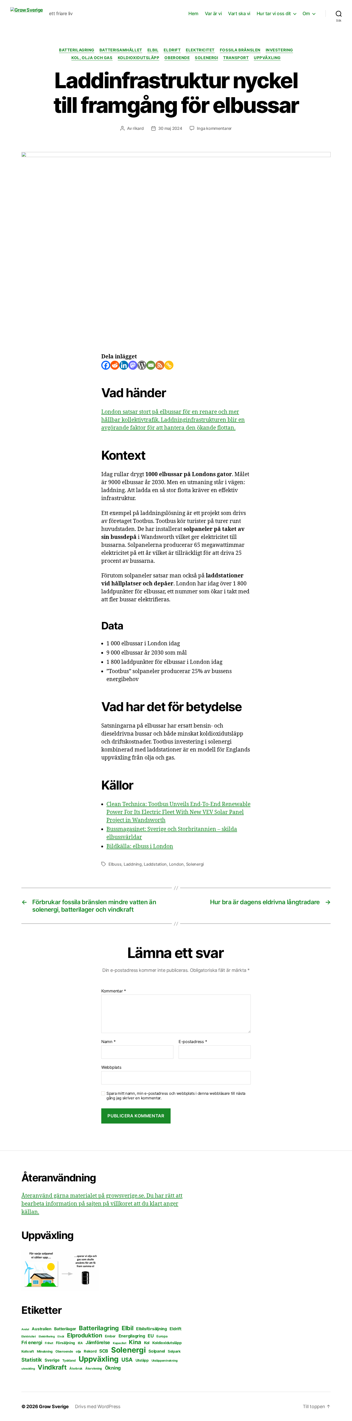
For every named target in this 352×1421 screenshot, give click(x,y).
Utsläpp (142, 1360)
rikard (138, 128)
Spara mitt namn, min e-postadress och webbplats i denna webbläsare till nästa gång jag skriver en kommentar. (175, 1096)
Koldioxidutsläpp (139, 58)
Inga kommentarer (214, 128)
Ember (110, 1336)
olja (78, 1351)
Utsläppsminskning (165, 1360)
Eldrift (172, 50)
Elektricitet (200, 50)
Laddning (133, 864)
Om (306, 13)
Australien (41, 1328)
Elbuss (114, 864)
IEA (80, 1343)
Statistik (31, 1359)
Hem (193, 13)
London (176, 864)
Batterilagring (76, 50)
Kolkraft (27, 1351)
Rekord (90, 1351)
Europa (161, 1336)
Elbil (153, 50)
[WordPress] (141, 365)
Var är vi (213, 13)
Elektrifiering (47, 1336)
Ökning (113, 1368)
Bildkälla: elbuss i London (139, 846)
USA (127, 1359)
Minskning (45, 1351)
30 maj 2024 (170, 128)
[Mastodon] (132, 365)
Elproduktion (84, 1335)
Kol (146, 1342)
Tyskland (69, 1360)
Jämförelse (98, 1342)
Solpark (174, 1351)
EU (151, 1335)
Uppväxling (267, 58)
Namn (108, 1041)
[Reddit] (114, 365)
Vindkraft (52, 1367)
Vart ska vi (239, 13)
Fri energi (31, 1342)
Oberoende (177, 58)
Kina (135, 1342)
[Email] (150, 365)
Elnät (60, 1336)
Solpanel (156, 1351)
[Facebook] (105, 365)
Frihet (49, 1343)
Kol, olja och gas (91, 58)
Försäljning (65, 1343)
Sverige (52, 1360)
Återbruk (75, 1368)
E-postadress (193, 1041)
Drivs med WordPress (97, 1406)
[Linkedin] (123, 365)
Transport (236, 58)
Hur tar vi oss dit (274, 13)
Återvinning (93, 1368)
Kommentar (113, 991)
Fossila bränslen (240, 50)
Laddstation (155, 864)
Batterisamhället (120, 50)
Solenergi (206, 58)
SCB (103, 1351)
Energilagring (132, 1335)
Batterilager (65, 1328)
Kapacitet (119, 1343)
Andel (25, 1329)
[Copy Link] (168, 365)
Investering (279, 50)
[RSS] (159, 365)
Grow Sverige (54, 1406)
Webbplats (111, 1067)
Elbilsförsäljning (151, 1328)
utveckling (28, 1368)
